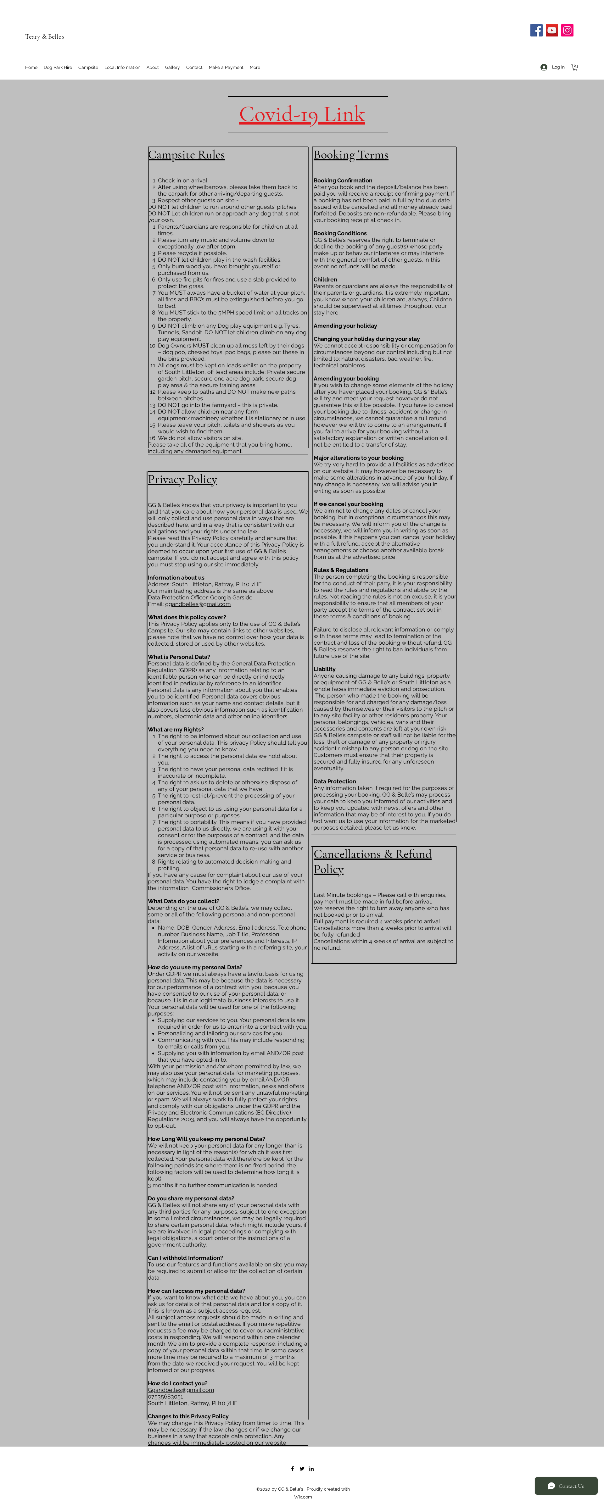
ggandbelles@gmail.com (198, 604)
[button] (575, 67)
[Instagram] (567, 30)
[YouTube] (552, 30)
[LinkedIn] (311, 1468)
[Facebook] (536, 30)
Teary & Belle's (44, 36)
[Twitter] (302, 1468)
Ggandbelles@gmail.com (181, 1390)
